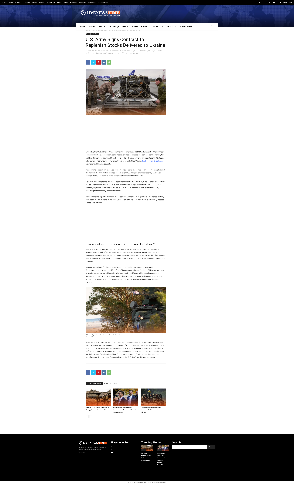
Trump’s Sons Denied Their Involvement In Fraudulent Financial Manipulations (125, 410)
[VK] (104, 62)
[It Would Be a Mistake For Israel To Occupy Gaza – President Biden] (98, 397)
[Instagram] (264, 2)
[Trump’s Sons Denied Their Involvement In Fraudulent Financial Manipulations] (125, 397)
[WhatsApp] (109, 62)
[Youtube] (274, 2)
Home (88, 31)
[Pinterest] (98, 62)
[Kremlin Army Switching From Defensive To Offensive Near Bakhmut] (153, 397)
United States (95, 34)
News (93, 31)
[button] (212, 26)
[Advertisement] (126, 134)
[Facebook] (259, 2)
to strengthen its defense (152, 161)
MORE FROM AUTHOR (112, 384)
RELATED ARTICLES (94, 384)
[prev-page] (87, 416)
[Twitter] (269, 2)
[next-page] (90, 416)
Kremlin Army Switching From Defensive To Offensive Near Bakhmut (151, 410)
